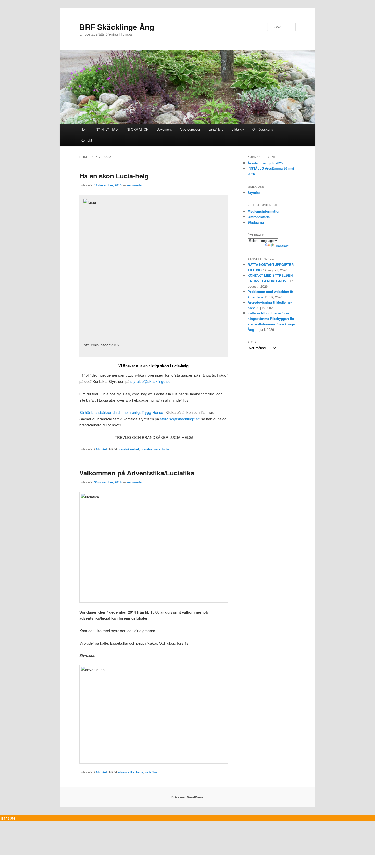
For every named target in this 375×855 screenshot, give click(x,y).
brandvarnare (150, 449)
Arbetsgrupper (190, 129)
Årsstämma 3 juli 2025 (265, 163)
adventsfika (126, 772)
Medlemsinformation (264, 211)
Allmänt (101, 449)
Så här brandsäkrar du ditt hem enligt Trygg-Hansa (121, 412)
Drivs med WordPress (187, 797)
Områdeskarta (262, 129)
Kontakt (86, 140)
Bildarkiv (237, 129)
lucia (165, 449)
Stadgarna (256, 222)
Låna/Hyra (215, 129)
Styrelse (254, 192)
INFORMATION (137, 129)
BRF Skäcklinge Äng (116, 26)
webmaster (135, 185)
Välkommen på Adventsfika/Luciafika (136, 473)
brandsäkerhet (128, 449)
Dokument (164, 129)
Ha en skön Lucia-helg (114, 175)
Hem (84, 129)
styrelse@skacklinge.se (150, 381)
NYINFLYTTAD (107, 129)
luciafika (151, 772)
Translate (282, 245)
